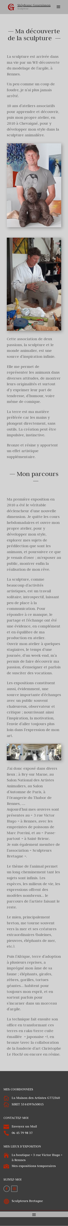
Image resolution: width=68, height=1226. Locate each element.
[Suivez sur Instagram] (14, 1189)
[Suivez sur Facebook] (6, 1189)
